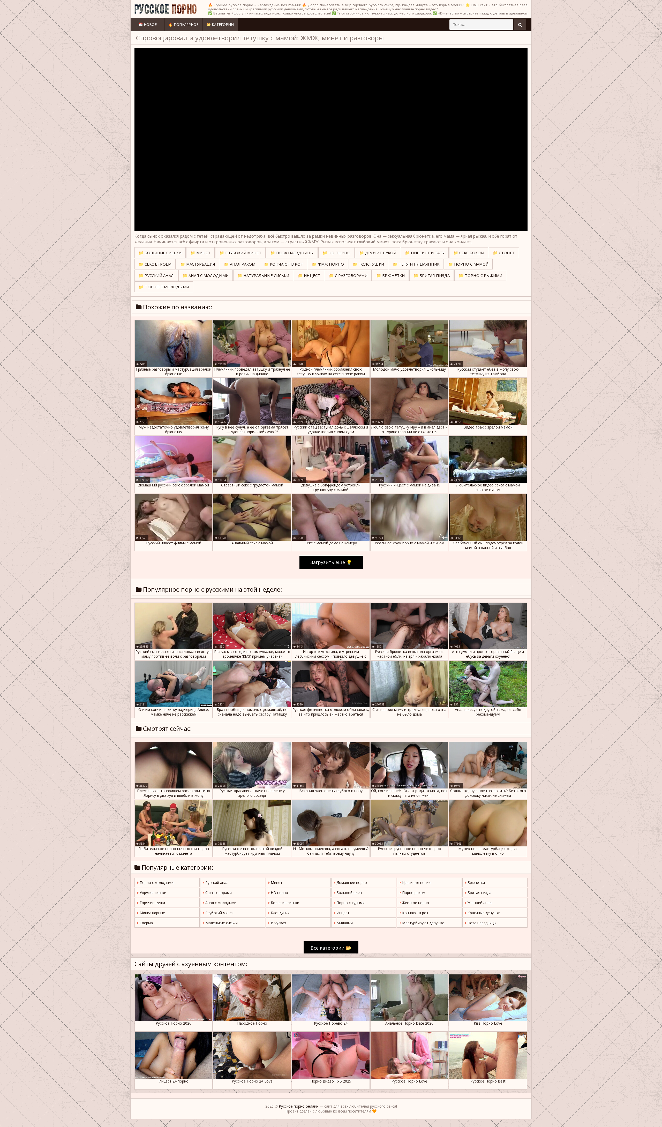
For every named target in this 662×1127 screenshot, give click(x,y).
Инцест (342, 912)
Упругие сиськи (152, 892)
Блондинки (280, 912)
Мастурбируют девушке (422, 922)
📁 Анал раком (239, 264)
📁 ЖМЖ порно (328, 264)
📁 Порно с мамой (468, 264)
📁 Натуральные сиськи (263, 275)
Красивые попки (416, 882)
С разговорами (218, 892)
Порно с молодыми (156, 882)
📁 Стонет (504, 252)
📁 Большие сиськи (160, 252)
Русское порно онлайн (298, 1106)
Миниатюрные (152, 912)
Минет (276, 882)
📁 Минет (200, 252)
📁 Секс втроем (155, 264)
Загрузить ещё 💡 (331, 562)
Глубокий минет (219, 912)
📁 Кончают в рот (283, 264)
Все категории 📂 (331, 948)
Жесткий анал (479, 902)
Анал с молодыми (220, 902)
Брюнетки (476, 882)
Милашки (344, 922)
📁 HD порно (336, 252)
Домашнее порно (351, 882)
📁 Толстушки (368, 264)
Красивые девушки (483, 912)
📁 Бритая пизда (431, 275)
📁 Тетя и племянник (416, 264)
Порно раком (413, 892)
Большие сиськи (284, 902)
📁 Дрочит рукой (377, 252)
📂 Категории (220, 24)
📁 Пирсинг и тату (425, 252)
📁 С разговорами (348, 275)
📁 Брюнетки (390, 275)
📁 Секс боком (468, 252)
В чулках (278, 922)
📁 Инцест (309, 275)
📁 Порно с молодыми (164, 286)
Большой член (348, 892)
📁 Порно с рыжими (480, 275)
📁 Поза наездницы (292, 252)
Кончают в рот (414, 912)
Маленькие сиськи (221, 922)
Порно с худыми (350, 902)
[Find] (520, 24)
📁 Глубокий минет (240, 252)
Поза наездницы (481, 922)
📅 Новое (147, 24)
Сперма (146, 922)
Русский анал (216, 882)
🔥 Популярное (183, 24)
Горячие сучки (152, 902)
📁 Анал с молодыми (206, 275)
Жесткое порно (415, 902)
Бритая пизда (479, 892)
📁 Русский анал (156, 275)
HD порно (279, 892)
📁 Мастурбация (197, 264)
